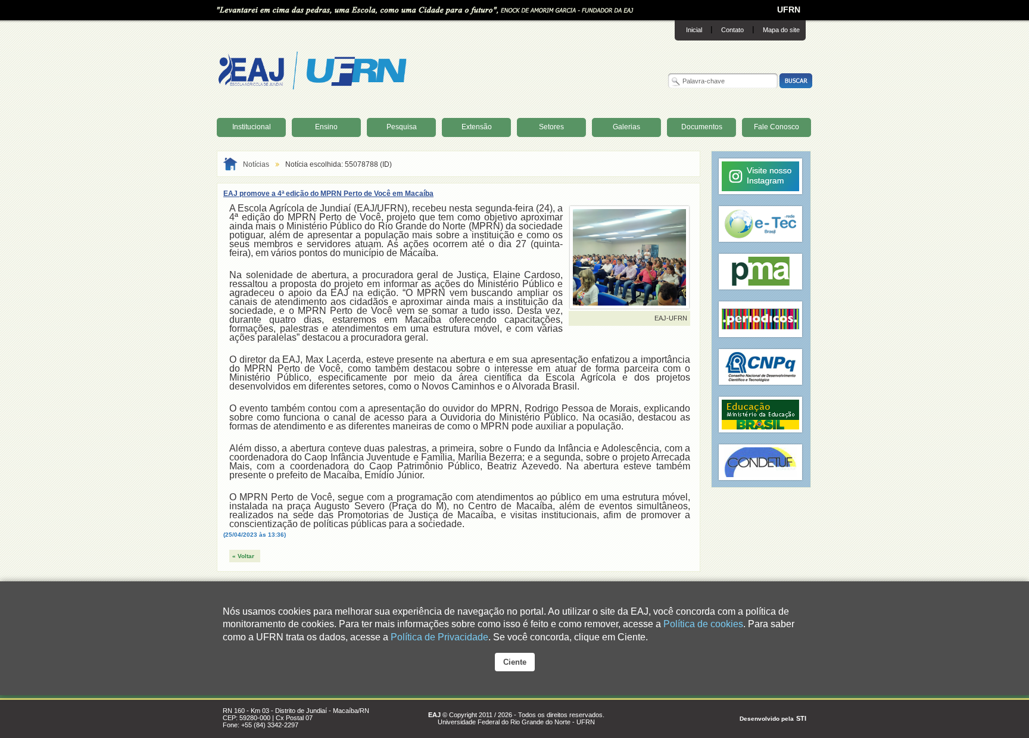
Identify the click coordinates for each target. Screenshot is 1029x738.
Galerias (626, 127)
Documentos (701, 127)
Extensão (477, 127)
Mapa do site (781, 29)
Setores (551, 127)
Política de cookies (703, 624)
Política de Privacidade (439, 637)
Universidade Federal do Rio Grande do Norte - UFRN (516, 721)
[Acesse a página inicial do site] (313, 87)
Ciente (514, 662)
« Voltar (243, 556)
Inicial (694, 29)
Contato (732, 29)
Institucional (251, 127)
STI (801, 718)
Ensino (326, 127)
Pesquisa (401, 127)
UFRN (788, 9)
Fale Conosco (776, 127)
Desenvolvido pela (767, 718)
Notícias (256, 164)
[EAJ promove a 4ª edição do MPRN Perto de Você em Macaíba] (629, 303)
